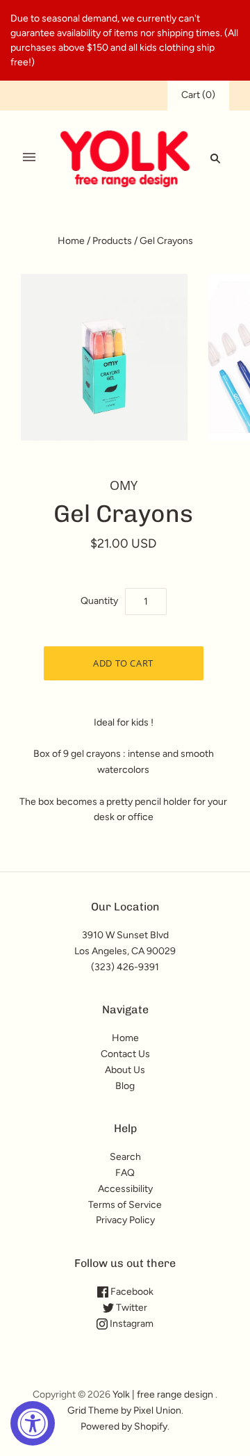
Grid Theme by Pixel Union (124, 1410)
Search (125, 1157)
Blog (125, 1086)
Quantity (99, 601)
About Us (125, 1070)
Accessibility (125, 1189)
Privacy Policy (125, 1220)
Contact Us (125, 1054)
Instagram (130, 1324)
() (198, 95)
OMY (124, 485)
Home (71, 241)
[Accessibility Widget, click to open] (32, 1423)
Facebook (130, 1292)
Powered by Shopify (124, 1426)
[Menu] (29, 157)
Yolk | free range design (162, 1394)
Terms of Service (125, 1205)
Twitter (130, 1308)
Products (112, 241)
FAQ (125, 1173)
